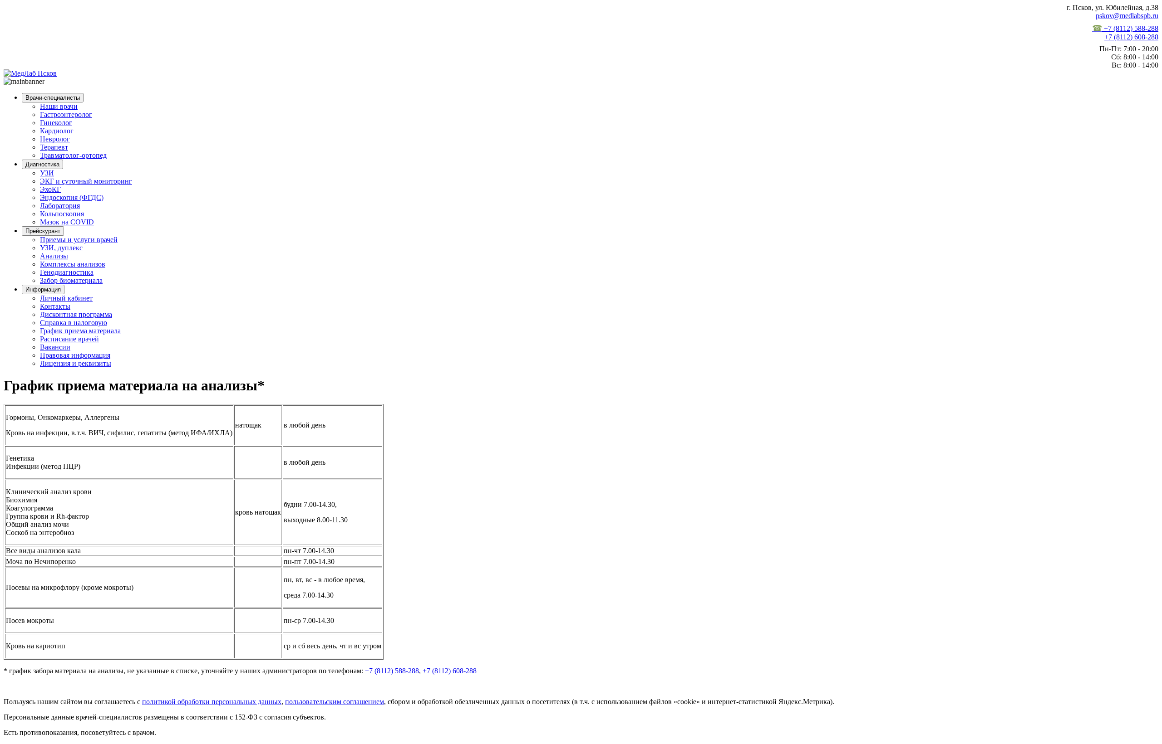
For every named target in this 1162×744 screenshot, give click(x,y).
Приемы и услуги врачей (79, 239)
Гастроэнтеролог (66, 114)
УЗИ (47, 173)
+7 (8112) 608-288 (1131, 37)
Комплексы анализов (72, 264)
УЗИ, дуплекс (61, 248)
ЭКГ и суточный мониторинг (86, 181)
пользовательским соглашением (334, 701)
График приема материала (80, 331)
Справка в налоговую (73, 322)
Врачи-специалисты (52, 97)
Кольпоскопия (62, 214)
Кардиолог (57, 131)
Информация (43, 289)
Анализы (54, 256)
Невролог (55, 139)
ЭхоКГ (50, 189)
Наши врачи (59, 106)
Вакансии (55, 347)
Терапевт (54, 147)
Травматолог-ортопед (73, 155)
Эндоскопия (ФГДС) (71, 197)
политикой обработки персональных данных (211, 701)
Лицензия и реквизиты (75, 363)
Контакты (55, 306)
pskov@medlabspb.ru (1127, 15)
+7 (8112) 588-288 (1125, 28)
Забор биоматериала (71, 280)
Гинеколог (56, 122)
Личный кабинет (66, 298)
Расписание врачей (69, 339)
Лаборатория (60, 205)
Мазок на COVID (67, 222)
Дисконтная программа (76, 314)
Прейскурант (42, 231)
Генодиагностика (67, 272)
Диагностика (42, 164)
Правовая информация (75, 355)
